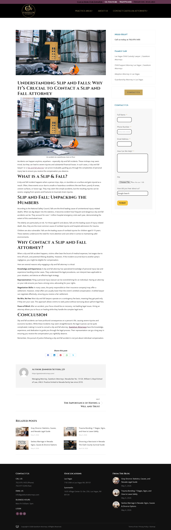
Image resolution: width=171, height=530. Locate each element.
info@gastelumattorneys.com (27, 494)
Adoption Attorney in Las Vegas (127, 74)
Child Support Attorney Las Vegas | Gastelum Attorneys (133, 67)
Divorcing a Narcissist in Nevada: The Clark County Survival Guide (92, 443)
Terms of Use (133, 527)
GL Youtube (111, 2)
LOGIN (18, 508)
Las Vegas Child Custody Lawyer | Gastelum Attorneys (132, 58)
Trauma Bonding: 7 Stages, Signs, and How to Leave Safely (92, 429)
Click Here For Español (89, 2)
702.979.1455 (125, 2)
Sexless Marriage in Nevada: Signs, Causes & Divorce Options (44, 443)
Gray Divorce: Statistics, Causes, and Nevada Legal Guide (43, 429)
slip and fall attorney (36, 168)
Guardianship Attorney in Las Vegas (129, 79)
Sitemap (152, 527)
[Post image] (22, 431)
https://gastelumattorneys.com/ (43, 373)
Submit (122, 203)
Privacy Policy (143, 527)
